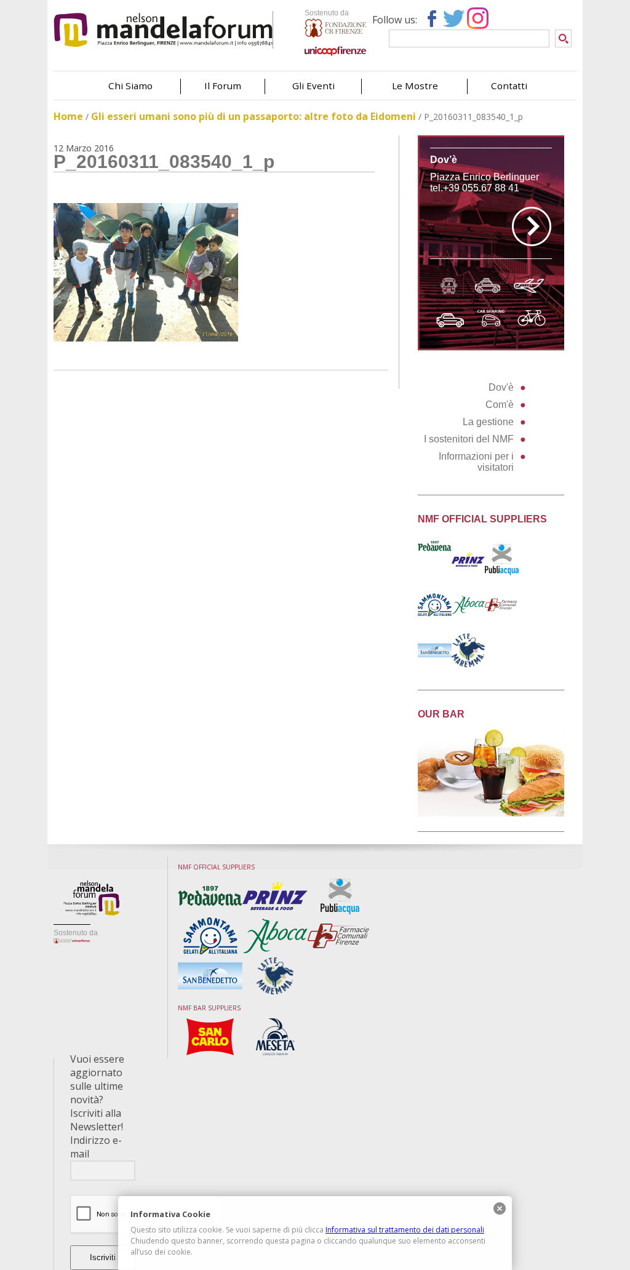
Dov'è (501, 387)
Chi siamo (130, 85)
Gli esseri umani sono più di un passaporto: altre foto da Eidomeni (253, 116)
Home (68, 116)
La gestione (488, 422)
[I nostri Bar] (491, 813)
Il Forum (222, 85)
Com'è (499, 404)
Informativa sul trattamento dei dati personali (404, 1229)
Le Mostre (415, 85)
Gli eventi (313, 85)
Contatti (509, 85)
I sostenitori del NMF (469, 439)
